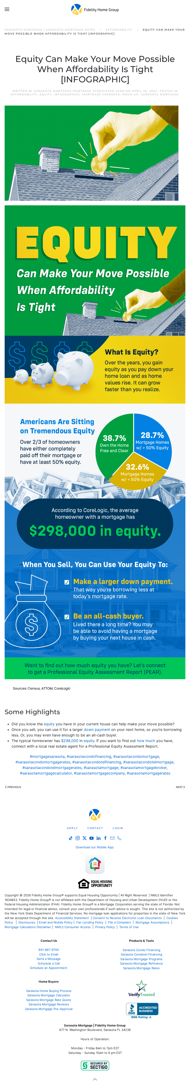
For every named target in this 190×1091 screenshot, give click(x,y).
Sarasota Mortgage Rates (141, 968)
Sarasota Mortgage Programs (141, 959)
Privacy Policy (105, 927)
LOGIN (118, 828)
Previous (14, 787)
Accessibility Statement (72, 918)
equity (49, 724)
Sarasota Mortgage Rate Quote (48, 1000)
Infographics (67, 94)
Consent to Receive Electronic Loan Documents (127, 918)
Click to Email (48, 954)
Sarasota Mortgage (160, 94)
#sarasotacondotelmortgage (148, 762)
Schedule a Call (49, 963)
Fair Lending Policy (89, 922)
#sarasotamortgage (101, 767)
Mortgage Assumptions (152, 922)
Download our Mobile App (94, 847)
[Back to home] (95, 9)
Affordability (23, 94)
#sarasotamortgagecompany (99, 773)
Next (179, 787)
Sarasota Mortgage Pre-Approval (49, 1009)
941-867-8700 (48, 950)
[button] (7, 9)
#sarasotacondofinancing (89, 756)
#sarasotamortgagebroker (143, 767)
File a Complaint (120, 922)
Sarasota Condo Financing (141, 950)
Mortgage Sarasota (101, 94)
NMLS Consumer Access (73, 927)
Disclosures (27, 922)
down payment (97, 729)
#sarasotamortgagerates (148, 773)
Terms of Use (129, 927)
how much (146, 740)
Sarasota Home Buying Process (48, 991)
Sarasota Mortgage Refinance (141, 963)
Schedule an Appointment (48, 968)
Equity (46, 94)
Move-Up (130, 94)
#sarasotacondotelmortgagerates (52, 767)
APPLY (72, 828)
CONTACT (95, 828)
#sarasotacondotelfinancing (96, 762)
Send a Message (49, 959)
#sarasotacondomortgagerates (43, 762)
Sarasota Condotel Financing (141, 954)
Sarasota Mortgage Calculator (48, 995)
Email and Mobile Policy (56, 922)
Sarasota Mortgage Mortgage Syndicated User (79, 91)
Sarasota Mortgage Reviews (48, 1004)
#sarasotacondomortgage (136, 756)
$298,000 (69, 740)
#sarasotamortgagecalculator (46, 773)
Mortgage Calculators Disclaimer (28, 927)
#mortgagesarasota (47, 756)
